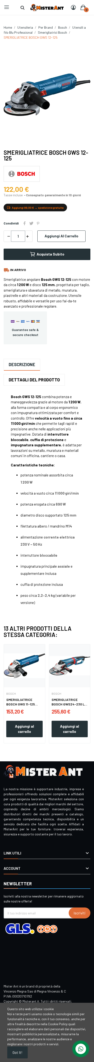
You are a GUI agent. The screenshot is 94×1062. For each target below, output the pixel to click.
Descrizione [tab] (22, 364)
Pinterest (38, 223)
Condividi (24, 223)
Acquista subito (50, 254)
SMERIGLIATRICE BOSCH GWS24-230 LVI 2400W (69, 702)
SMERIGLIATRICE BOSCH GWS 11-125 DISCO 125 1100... (20, 702)
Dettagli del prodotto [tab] (34, 379)
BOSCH (11, 693)
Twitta (31, 223)
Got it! (17, 1052)
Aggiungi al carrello (61, 236)
